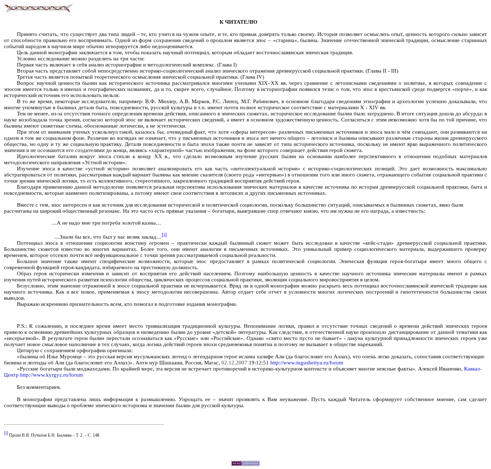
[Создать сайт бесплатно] (245, 464)
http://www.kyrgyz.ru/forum (51, 375)
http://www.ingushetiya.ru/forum (306, 362)
